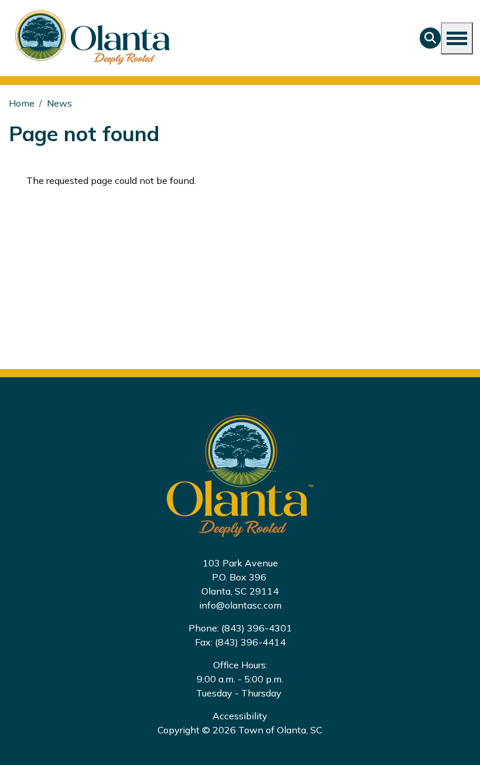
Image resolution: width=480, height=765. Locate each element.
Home (22, 103)
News (59, 103)
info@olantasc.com (240, 605)
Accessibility (240, 716)
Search (430, 38)
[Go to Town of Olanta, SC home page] (88, 38)
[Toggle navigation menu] (457, 38)
